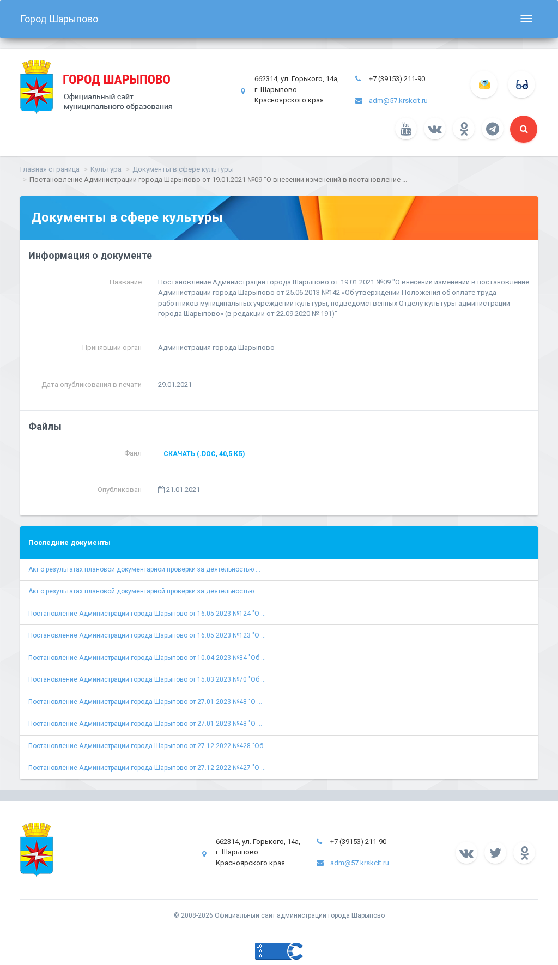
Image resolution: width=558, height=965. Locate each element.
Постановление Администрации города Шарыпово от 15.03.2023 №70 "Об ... (147, 679)
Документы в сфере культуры (183, 169)
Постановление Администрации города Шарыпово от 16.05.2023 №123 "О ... (147, 635)
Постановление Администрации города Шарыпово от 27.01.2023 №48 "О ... (145, 702)
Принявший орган (112, 347)
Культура (106, 169)
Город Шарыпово (59, 19)
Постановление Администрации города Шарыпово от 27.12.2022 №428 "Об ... (149, 746)
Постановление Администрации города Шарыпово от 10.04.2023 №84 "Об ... (147, 657)
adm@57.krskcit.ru (398, 100)
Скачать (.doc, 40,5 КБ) (204, 454)
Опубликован (120, 489)
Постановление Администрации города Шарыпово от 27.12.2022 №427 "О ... (147, 768)
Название (126, 282)
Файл (133, 453)
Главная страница (50, 169)
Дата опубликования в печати (91, 384)
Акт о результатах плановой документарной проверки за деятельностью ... (144, 569)
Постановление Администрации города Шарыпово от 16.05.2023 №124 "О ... (147, 613)
